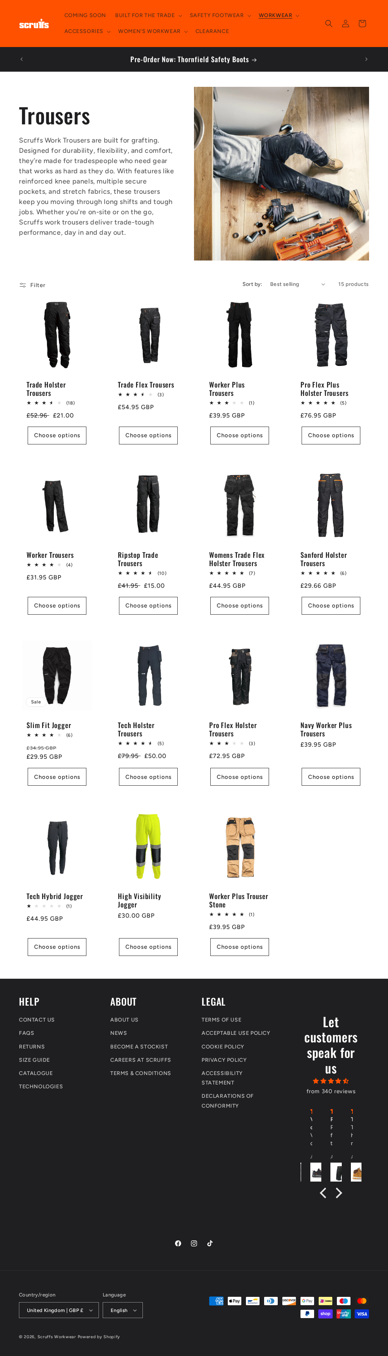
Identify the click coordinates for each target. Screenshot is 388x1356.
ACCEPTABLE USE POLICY (236, 1033)
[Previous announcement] (21, 59)
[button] (148, 16)
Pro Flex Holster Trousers (233, 729)
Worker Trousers (50, 555)
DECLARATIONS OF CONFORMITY (228, 1101)
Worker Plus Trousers (227, 388)
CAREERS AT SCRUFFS (140, 1060)
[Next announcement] (366, 59)
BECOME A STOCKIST (139, 1047)
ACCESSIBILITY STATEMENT (222, 1078)
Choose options (57, 435)
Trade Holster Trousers (46, 388)
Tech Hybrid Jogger (55, 896)
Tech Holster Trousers (136, 729)
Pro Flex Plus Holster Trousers (324, 388)
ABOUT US (124, 1020)
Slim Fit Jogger (49, 725)
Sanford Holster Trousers (323, 559)
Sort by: (252, 284)
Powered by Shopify (99, 1336)
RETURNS (32, 1047)
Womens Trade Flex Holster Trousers (237, 559)
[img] (330, 1081)
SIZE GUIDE (34, 1060)
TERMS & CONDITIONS (140, 1073)
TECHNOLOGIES (41, 1086)
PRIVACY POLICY (224, 1060)
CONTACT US (37, 1020)
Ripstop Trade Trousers (138, 559)
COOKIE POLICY (223, 1047)
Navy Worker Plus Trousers (326, 729)
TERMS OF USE (221, 1020)
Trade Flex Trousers (146, 384)
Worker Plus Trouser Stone (238, 900)
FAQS (26, 1033)
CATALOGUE (36, 1073)
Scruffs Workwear (57, 1336)
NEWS (118, 1033)
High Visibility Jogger (139, 900)
